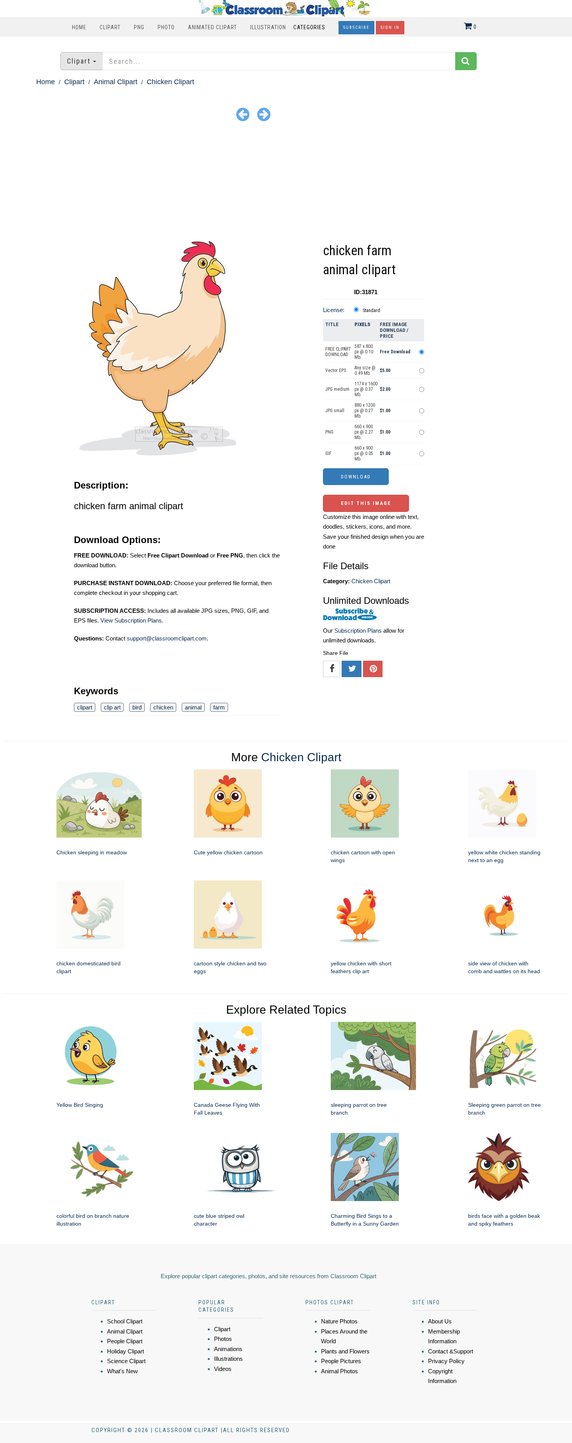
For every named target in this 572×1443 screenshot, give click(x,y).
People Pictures (341, 1361)
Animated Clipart (212, 27)
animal (193, 707)
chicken (163, 707)
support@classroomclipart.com (167, 638)
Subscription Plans (358, 630)
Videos (223, 1368)
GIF (328, 453)
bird (137, 707)
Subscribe (356, 27)
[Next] (263, 114)
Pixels (362, 324)
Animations (228, 1349)
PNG (139, 27)
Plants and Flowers (345, 1351)
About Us (440, 1321)
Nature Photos (339, 1321)
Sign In (390, 27)
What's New (122, 1371)
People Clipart (124, 1341)
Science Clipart (126, 1361)
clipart (84, 707)
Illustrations (228, 1358)
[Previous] (242, 114)
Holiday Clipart (125, 1351)
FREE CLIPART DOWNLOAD (338, 351)
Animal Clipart (115, 82)
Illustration (268, 27)
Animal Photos (339, 1371)
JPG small (334, 410)
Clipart (110, 27)
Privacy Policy (446, 1361)
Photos (223, 1338)
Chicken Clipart (170, 82)
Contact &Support (450, 1351)
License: (333, 310)
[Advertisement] (286, 182)
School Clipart (124, 1321)
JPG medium (337, 389)
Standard (371, 310)
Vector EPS (335, 370)
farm (219, 707)
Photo (166, 27)
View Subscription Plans (131, 620)
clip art (112, 707)
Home (79, 27)
